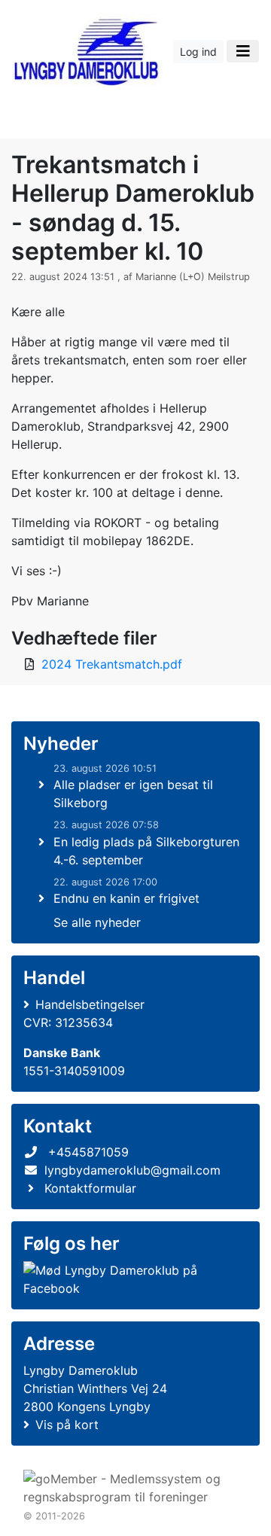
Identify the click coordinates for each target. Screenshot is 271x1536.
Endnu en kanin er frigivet (126, 898)
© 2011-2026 (54, 1516)
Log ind (198, 51)
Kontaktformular (90, 1188)
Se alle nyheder (97, 922)
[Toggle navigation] (243, 51)
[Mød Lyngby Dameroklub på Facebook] (132, 1279)
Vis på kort (67, 1424)
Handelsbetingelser (90, 1004)
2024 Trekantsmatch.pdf (111, 664)
